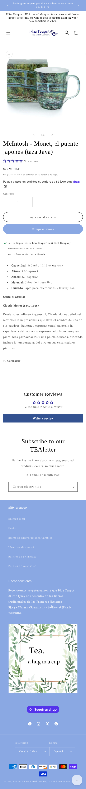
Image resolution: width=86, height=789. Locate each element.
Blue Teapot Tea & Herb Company (30, 781)
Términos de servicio (21, 547)
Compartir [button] (13, 360)
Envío (12, 528)
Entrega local (16, 518)
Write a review (43, 418)
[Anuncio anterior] (7, 5)
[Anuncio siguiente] (78, 5)
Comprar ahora (43, 229)
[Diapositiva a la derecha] (52, 134)
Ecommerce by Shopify (70, 781)
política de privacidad (22, 556)
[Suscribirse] (72, 487)
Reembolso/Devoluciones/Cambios (30, 537)
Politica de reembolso (22, 566)
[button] (8, 32)
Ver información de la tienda (26, 254)
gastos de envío (15, 174)
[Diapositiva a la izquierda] (33, 134)
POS (50, 781)
